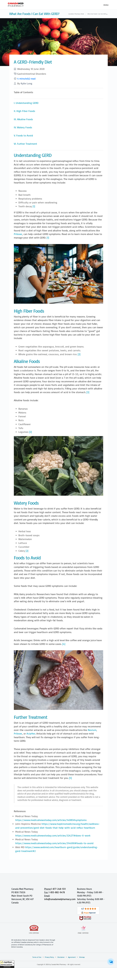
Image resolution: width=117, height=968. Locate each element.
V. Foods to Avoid (23, 135)
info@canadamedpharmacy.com (59, 899)
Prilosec (18, 234)
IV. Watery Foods (23, 127)
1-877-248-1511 (58, 888)
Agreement (72, 957)
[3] (87, 392)
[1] (34, 206)
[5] (70, 778)
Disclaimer (61, 957)
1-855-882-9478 (57, 892)
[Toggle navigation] (105, 5)
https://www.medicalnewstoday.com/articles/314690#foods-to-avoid (54, 843)
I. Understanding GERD (26, 103)
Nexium (92, 730)
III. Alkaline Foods (23, 119)
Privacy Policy (49, 957)
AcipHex (31, 733)
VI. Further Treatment (25, 143)
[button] (7, 964)
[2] (79, 354)
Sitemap (82, 957)
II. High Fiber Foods (24, 111)
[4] (63, 644)
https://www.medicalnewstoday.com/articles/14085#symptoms (51, 820)
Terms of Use (36, 957)
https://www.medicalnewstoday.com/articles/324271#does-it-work (52, 835)
